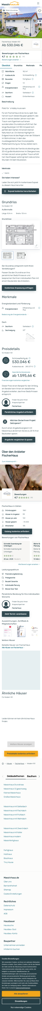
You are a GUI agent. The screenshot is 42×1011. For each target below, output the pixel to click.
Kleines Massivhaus (12, 792)
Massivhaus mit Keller (13, 832)
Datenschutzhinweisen (23, 988)
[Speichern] (39, 10)
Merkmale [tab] (30, 65)
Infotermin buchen (12, 949)
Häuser (9, 763)
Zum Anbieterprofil (9, 461)
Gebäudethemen (15, 776)
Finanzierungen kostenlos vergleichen (16, 380)
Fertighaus (8, 850)
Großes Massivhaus (12, 797)
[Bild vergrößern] (36, 245)
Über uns (7, 881)
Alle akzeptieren (21, 994)
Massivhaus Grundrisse (14, 784)
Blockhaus (8, 858)
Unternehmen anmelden (14, 945)
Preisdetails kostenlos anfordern (21, 753)
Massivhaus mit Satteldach (15, 806)
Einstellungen (21, 1001)
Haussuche (9, 925)
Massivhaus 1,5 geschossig (15, 788)
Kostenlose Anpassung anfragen (19, 288)
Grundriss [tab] (18, 65)
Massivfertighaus (11, 840)
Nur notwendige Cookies (21, 1007)
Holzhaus (8, 854)
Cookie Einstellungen (13, 893)
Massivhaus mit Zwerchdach (16, 828)
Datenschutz (9, 905)
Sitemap (7, 889)
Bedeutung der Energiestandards (14, 314)
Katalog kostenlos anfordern (17, 531)
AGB (5, 913)
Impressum (8, 909)
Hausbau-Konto (10, 933)
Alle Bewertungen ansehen (28, 564)
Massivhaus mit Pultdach (14, 814)
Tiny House (8, 862)
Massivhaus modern (12, 836)
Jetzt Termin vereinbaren (16, 614)
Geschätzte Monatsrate (21, 372)
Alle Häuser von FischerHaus (12, 647)
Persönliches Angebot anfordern (19, 412)
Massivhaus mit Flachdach (15, 810)
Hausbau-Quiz (10, 929)
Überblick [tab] (6, 65)
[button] (38, 3)
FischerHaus (19, 763)
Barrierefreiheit (10, 885)
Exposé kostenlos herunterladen (22, 191)
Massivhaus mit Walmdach (15, 818)
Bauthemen (33, 776)
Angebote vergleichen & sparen (18, 439)
